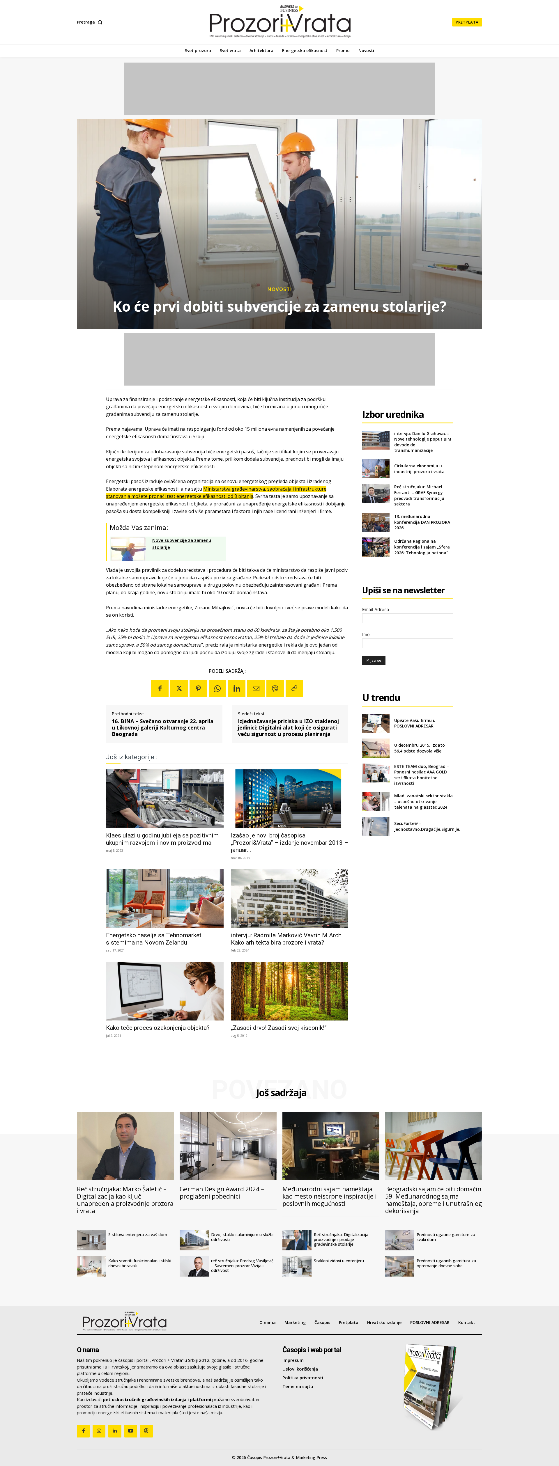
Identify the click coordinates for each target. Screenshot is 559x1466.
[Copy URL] (294, 688)
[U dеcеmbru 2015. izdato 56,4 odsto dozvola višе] (375, 748)
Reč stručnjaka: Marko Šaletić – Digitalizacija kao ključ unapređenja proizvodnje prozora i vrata (125, 1200)
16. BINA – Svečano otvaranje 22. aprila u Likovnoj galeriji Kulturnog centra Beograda (162, 727)
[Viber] (275, 688)
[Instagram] (99, 1431)
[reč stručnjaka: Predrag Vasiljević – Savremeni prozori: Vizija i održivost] (194, 1266)
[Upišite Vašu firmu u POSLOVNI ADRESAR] (375, 723)
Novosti (279, 289)
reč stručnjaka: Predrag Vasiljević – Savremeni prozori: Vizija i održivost (242, 1265)
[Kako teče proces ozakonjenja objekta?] (165, 991)
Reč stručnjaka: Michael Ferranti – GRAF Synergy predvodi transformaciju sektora (419, 495)
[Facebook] (160, 688)
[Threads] (146, 1431)
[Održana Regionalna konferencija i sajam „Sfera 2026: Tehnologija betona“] (375, 546)
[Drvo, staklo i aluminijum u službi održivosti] (194, 1240)
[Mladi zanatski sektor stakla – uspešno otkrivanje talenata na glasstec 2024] (375, 801)
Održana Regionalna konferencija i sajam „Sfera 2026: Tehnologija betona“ (422, 546)
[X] (179, 688)
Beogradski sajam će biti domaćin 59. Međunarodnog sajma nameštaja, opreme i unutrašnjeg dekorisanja (433, 1200)
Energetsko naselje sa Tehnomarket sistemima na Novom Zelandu (153, 939)
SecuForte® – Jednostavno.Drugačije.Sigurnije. (427, 826)
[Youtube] (130, 1431)
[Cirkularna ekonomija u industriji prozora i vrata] (375, 468)
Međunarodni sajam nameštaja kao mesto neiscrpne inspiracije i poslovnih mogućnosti (329, 1196)
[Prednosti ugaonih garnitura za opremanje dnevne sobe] (399, 1266)
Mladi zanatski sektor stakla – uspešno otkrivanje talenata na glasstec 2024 (423, 801)
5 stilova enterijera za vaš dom (137, 1234)
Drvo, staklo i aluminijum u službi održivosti (242, 1237)
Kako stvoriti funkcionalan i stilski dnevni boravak (139, 1263)
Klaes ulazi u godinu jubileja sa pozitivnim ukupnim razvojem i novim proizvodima (162, 839)
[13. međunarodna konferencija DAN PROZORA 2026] (375, 522)
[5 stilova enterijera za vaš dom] (91, 1240)
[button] (91, 22)
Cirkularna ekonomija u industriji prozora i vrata (419, 468)
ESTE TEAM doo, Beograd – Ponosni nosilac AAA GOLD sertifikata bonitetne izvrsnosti (421, 775)
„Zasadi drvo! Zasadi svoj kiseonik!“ (278, 1027)
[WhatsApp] (217, 688)
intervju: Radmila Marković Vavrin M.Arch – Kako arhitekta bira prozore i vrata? (289, 939)
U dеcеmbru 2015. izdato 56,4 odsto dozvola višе (419, 748)
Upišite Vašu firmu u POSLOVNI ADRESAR (415, 723)
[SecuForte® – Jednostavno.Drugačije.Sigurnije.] (375, 826)
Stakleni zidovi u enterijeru (339, 1260)
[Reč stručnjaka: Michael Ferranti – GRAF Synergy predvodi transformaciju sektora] (375, 493)
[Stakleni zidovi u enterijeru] (297, 1266)
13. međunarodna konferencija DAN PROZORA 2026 (422, 522)
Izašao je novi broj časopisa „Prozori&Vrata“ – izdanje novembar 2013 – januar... (289, 842)
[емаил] (256, 688)
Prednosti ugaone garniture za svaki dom (446, 1237)
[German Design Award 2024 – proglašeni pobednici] (228, 1146)
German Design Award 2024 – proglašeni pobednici (222, 1192)
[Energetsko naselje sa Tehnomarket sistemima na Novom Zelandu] (165, 898)
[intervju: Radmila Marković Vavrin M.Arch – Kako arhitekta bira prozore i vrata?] (290, 898)
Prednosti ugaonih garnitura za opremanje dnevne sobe (446, 1263)
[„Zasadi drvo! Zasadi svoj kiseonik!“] (290, 991)
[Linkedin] (236, 688)
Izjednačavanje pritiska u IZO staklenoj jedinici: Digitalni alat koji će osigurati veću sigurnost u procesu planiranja (288, 727)
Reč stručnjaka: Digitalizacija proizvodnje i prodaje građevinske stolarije (341, 1239)
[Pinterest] (198, 688)
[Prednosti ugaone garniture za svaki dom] (399, 1240)
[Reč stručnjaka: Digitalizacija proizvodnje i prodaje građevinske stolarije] (297, 1240)
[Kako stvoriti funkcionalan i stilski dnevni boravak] (91, 1266)
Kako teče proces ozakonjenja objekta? (158, 1027)
